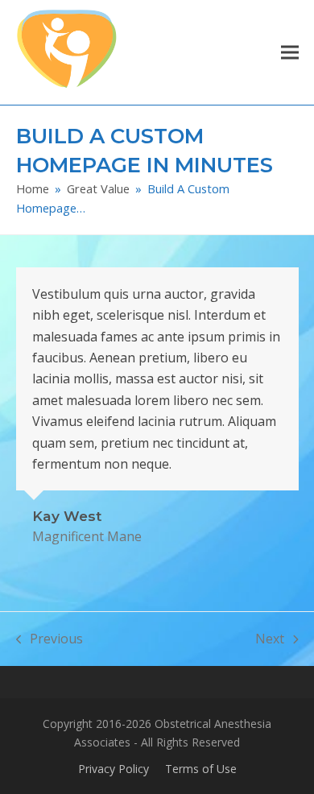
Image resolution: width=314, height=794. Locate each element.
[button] (290, 52)
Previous (50, 639)
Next (269, 639)
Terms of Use (201, 768)
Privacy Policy (113, 768)
